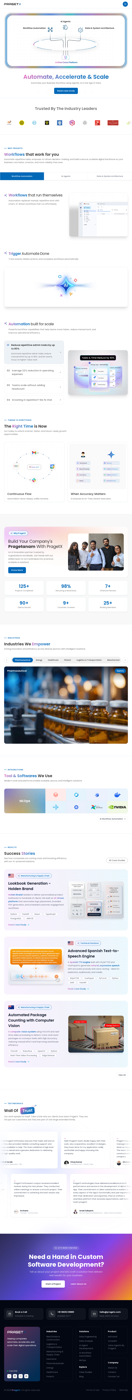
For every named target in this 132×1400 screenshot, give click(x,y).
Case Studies (85, 1372)
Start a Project (53, 1283)
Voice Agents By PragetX (116, 1347)
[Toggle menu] (125, 4)
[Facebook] (26, 1376)
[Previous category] (6, 660)
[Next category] (125, 660)
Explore (120, 671)
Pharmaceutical (22, 660)
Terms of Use (92, 1390)
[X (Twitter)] (9, 1376)
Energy (39, 660)
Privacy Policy (109, 1390)
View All (122, 1075)
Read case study (66, 90)
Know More (17, 570)
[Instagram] (21, 1376)
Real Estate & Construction (53, 1338)
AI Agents (65, 176)
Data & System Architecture (110, 176)
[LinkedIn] (15, 1376)
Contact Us (113, 1376)
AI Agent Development (86, 1347)
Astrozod (112, 1336)
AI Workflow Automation (111, 819)
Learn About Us (78, 1283)
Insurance (51, 1359)
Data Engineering (88, 1336)
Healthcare (53, 660)
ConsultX (112, 1341)
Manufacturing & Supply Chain (54, 1353)
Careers (112, 1372)
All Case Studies (117, 860)
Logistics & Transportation (89, 660)
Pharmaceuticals (55, 1363)
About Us (112, 1367)
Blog (81, 1376)
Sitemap (123, 1390)
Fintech (67, 660)
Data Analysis (86, 1341)
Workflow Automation (22, 176)
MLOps (82, 1360)
